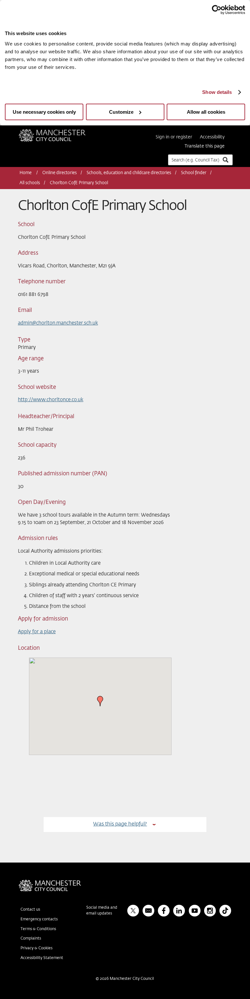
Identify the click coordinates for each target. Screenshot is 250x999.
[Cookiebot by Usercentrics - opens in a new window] (216, 10)
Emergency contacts (39, 919)
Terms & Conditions (38, 929)
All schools (30, 183)
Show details (217, 92)
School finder (193, 173)
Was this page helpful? (120, 824)
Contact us (30, 910)
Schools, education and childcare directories (129, 173)
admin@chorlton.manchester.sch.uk (58, 323)
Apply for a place (37, 631)
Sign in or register (174, 137)
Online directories (59, 173)
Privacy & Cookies (36, 948)
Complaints (31, 939)
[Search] (225, 159)
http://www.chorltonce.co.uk (50, 399)
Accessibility (212, 137)
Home (26, 173)
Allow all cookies (206, 112)
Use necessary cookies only (44, 112)
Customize (121, 112)
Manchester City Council (60, 131)
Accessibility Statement (42, 958)
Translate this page (205, 146)
